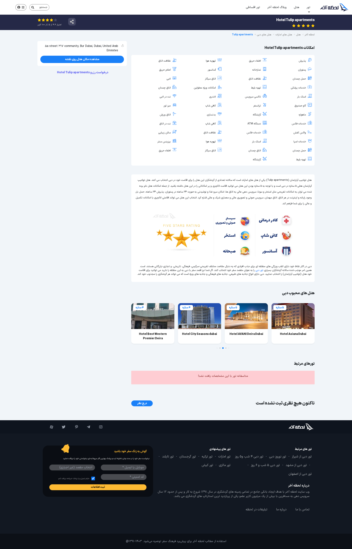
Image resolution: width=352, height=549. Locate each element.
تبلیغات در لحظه (256, 509)
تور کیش (207, 465)
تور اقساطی (253, 7)
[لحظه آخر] (291, 427)
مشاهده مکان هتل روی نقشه (82, 59)
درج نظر (142, 403)
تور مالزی (224, 465)
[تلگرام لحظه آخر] (86, 427)
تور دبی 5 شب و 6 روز (265, 465)
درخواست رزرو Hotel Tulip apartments (83, 72)
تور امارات (224, 456)
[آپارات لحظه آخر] (49, 427)
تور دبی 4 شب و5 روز (249, 456)
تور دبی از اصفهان (300, 474)
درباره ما (281, 509)
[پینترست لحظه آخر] (73, 427)
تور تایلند (168, 456)
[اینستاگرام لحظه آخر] (98, 427)
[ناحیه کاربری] (20, 7)
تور (308, 7)
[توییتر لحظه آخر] (61, 427)
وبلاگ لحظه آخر (277, 7)
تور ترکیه (207, 456)
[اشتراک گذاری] (72, 21)
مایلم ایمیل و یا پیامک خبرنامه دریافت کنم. (73, 478)
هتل (296, 7)
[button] (225, 347)
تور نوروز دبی (277, 456)
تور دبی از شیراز (302, 456)
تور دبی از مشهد (296, 465)
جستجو (43, 7)
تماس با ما (302, 509)
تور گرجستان (187, 456)
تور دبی (259, 270)
